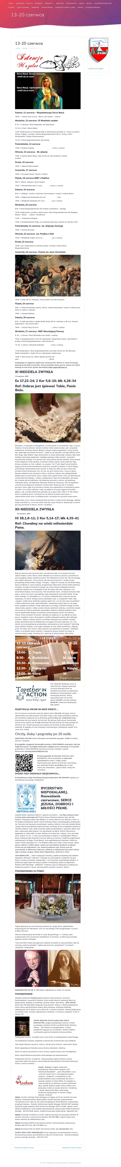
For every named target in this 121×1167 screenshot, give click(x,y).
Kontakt (11, 7)
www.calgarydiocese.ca (57, 367)
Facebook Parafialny (93, 7)
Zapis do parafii (71, 3)
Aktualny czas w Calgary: (95, 68)
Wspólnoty (49, 3)
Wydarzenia (20, 3)
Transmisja (35, 7)
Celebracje (38, 3)
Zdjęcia (81, 3)
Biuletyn (30, 3)
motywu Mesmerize (75, 1163)
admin (18, 48)
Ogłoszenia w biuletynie (103, 3)
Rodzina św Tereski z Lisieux (65, 7)
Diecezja (89, 3)
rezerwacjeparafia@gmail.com (36, 751)
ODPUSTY (80, 7)
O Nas (10, 3)
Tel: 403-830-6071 (62, 1129)
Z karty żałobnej (23, 7)
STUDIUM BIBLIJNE (47, 7)
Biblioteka (60, 3)
